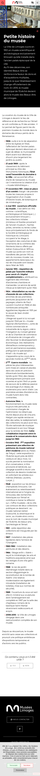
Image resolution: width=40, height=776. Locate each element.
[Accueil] (17, 3)
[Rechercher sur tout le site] (2, 2)
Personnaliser (20, 770)
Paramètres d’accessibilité (32, 2)
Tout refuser (26, 765)
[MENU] (37, 2)
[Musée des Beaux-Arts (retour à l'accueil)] (20, 712)
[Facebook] (20, 729)
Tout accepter (13, 765)
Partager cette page (37, 31)
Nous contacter (21, 719)
